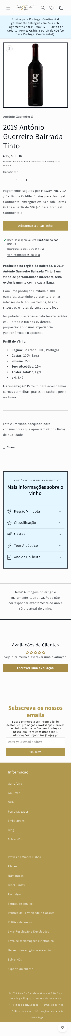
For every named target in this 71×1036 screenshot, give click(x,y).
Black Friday (16, 885)
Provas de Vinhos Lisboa (24, 857)
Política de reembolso (48, 998)
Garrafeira (15, 783)
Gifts (11, 802)
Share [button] (11, 447)
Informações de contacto (49, 1011)
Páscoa (13, 866)
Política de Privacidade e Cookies (31, 912)
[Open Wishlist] (51, 7)
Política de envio (21, 1011)
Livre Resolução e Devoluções (28, 931)
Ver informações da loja (23, 254)
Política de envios (20, 922)
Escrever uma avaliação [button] (35, 668)
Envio (27, 161)
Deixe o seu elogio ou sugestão (29, 950)
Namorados (16, 875)
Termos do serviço (53, 1004)
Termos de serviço (20, 903)
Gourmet (14, 793)
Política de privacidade (25, 1004)
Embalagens (16, 820)
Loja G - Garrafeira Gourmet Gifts (37, 993)
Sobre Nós (15, 839)
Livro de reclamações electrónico (31, 940)
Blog (11, 830)
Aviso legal (37, 1017)
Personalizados (18, 811)
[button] (8, 7)
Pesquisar (14, 894)
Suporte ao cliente (20, 968)
